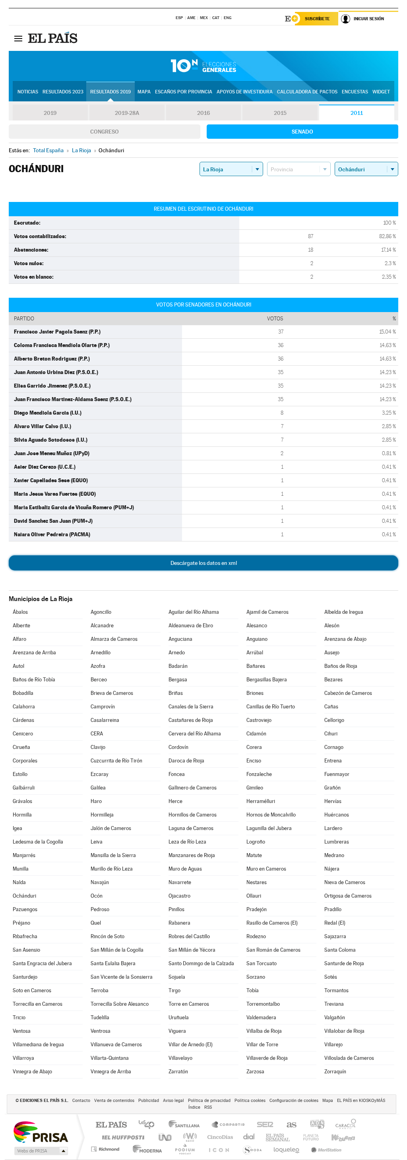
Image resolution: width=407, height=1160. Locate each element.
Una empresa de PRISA (40, 1131)
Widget (381, 92)
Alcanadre (102, 625)
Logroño (255, 842)
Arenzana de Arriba (34, 653)
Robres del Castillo (189, 936)
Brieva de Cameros (112, 693)
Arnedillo (100, 653)
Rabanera (179, 923)
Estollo (20, 774)
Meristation (325, 1149)
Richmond (106, 1149)
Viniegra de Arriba (111, 1072)
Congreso (104, 131)
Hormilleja (102, 815)
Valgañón (334, 1017)
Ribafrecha (25, 936)
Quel (96, 923)
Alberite (21, 625)
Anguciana (180, 639)
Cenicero (23, 734)
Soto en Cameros (32, 990)
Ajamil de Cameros (267, 612)
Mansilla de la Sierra (113, 855)
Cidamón (256, 734)
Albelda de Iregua (343, 612)
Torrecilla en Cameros (37, 1004)
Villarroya (23, 1058)
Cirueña (21, 747)
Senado (302, 131)
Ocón (97, 896)
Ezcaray (100, 774)
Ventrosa (100, 1031)
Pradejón (256, 909)
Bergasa (178, 680)
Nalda (19, 882)
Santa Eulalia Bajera (113, 963)
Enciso (253, 761)
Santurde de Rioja (344, 963)
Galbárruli (24, 788)
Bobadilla (23, 693)
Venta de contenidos (114, 1100)
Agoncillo (101, 612)
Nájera (331, 869)
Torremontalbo (263, 1004)
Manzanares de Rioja (192, 855)
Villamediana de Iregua (38, 1044)
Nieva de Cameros (344, 882)
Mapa (144, 92)
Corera (254, 747)
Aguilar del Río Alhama (194, 612)
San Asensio (26, 950)
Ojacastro (179, 896)
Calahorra (24, 707)
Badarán (178, 666)
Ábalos (20, 612)
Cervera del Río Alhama (195, 734)
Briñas (176, 693)
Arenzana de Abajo (345, 639)
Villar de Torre (262, 1044)
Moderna (145, 1149)
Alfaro (19, 639)
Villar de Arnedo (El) (191, 1044)
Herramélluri (260, 801)
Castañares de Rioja (191, 720)
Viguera (177, 1031)
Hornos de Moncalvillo (271, 815)
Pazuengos (25, 909)
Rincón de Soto (107, 936)
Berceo (99, 680)
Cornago (333, 747)
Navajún (100, 882)
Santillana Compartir (228, 1125)
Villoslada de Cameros (349, 1058)
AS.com (288, 1125)
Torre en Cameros (189, 1004)
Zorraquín (335, 1072)
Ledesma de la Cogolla (38, 842)
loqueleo (287, 1149)
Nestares (256, 882)
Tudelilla (100, 1017)
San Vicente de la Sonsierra (122, 977)
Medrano (334, 855)
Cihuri (330, 734)
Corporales (25, 761)
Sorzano (255, 977)
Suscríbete (317, 18)
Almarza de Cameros (114, 639)
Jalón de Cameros (111, 828)
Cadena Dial (249, 1137)
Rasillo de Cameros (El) (272, 923)
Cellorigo (334, 720)
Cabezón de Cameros (348, 693)
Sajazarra (335, 936)
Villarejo (333, 1044)
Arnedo (177, 653)
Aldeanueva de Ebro (191, 625)
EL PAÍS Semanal (278, 1137)
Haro (96, 801)
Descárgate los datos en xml (204, 563)
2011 (357, 113)
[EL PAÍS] (53, 38)
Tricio (19, 1017)
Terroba (100, 990)
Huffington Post (121, 1137)
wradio (188, 1137)
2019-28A (127, 113)
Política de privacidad (209, 1100)
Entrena (333, 761)
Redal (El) (334, 923)
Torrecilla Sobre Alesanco (120, 1004)
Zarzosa (255, 1072)
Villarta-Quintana (110, 1058)
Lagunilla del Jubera (269, 828)
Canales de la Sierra (191, 707)
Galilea (98, 788)
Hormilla (22, 815)
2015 (280, 113)
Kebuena (336, 1137)
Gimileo (254, 788)
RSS (208, 1107)
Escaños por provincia (183, 92)
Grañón (332, 788)
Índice (194, 1107)
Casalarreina (105, 720)
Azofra (98, 666)
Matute (254, 855)
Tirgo (174, 990)
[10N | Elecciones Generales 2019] (203, 66)
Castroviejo (258, 720)
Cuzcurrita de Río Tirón (116, 761)
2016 (203, 113)
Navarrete (180, 882)
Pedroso (100, 909)
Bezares (333, 680)
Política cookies (250, 1100)
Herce (175, 801)
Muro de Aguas (185, 869)
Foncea (177, 774)
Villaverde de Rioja (267, 1058)
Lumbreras (336, 842)
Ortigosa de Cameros (348, 896)
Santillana (186, 1125)
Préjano (21, 923)
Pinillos (176, 909)
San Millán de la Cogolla (117, 950)
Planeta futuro (308, 1137)
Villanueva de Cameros (116, 1044)
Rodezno (256, 936)
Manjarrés (24, 855)
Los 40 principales (149, 1125)
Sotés (330, 977)
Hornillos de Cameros (193, 815)
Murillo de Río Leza (112, 869)
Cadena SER (263, 1125)
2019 (50, 113)
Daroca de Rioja (186, 761)
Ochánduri (24, 896)
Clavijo (98, 747)
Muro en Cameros (266, 869)
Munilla (21, 869)
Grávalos (22, 801)
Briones (255, 693)
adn (314, 1125)
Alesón (331, 625)
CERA (97, 734)
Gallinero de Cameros (193, 788)
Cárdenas (23, 720)
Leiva (97, 842)
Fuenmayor (336, 774)
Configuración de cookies (293, 1100)
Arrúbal (254, 653)
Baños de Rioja (340, 666)
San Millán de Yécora (192, 950)
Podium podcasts (184, 1149)
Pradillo (332, 909)
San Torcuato (261, 963)
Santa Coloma (340, 950)
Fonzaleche (259, 774)
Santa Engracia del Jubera (42, 963)
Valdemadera (261, 1017)
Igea (17, 828)
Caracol (343, 1125)
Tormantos (336, 990)
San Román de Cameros (273, 950)
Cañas (331, 707)
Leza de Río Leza (187, 842)
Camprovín (103, 707)
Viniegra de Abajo (32, 1072)
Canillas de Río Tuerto (270, 707)
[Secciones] (18, 38)
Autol (18, 666)
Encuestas (355, 92)
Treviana (334, 1004)
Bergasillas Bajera (266, 680)
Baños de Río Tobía (34, 680)
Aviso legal (173, 1100)
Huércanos (336, 815)
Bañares (255, 666)
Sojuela (177, 977)
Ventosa (22, 1031)
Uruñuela (179, 1017)
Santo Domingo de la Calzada (201, 963)
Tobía (252, 990)
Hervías (332, 801)
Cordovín (178, 747)
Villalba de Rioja (264, 1031)
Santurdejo (25, 977)
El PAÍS (111, 1125)
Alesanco (256, 625)
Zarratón (178, 1072)
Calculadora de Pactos (307, 92)
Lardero (333, 828)
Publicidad (148, 1100)
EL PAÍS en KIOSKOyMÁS (361, 1100)
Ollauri (253, 896)
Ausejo (331, 653)
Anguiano (256, 639)
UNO (165, 1137)
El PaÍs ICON (219, 1149)
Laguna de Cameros (191, 828)
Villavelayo (180, 1058)
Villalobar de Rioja (344, 1031)
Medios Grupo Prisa (40, 1151)
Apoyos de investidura (245, 92)
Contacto (81, 1100)
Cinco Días (219, 1137)
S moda (252, 1149)
